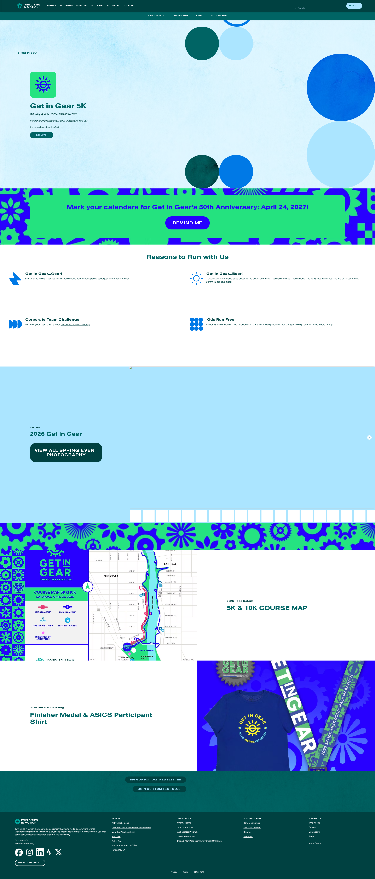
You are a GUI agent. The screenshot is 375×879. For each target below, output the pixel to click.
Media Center (315, 843)
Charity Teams (184, 822)
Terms (185, 872)
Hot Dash (116, 836)
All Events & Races (120, 822)
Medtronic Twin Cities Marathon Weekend (131, 827)
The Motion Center (186, 836)
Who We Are (314, 822)
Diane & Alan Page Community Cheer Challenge (199, 840)
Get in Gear (117, 841)
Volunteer (248, 836)
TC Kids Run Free (185, 827)
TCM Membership (252, 822)
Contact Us (314, 831)
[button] (51, 5)
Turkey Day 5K (118, 849)
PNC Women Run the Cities (124, 845)
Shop (311, 836)
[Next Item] (369, 437)
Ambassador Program (187, 831)
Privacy (174, 872)
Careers (312, 827)
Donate (246, 832)
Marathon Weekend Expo (123, 832)
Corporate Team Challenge (75, 324)
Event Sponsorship (252, 827)
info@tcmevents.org (24, 843)
